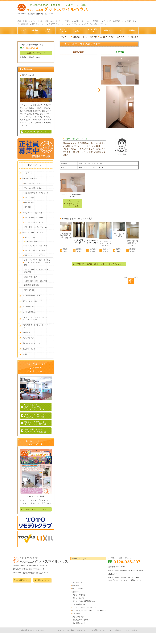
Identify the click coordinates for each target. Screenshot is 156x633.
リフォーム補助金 (78, 595)
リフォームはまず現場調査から (83, 601)
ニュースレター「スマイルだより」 (85, 607)
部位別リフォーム (78, 592)
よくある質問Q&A (78, 604)
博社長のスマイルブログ (81, 620)
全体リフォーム (78, 588)
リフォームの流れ (78, 598)
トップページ (77, 582)
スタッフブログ (78, 617)
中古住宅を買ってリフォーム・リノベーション (89, 610)
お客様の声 (76, 614)
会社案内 (75, 585)
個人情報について (78, 623)
